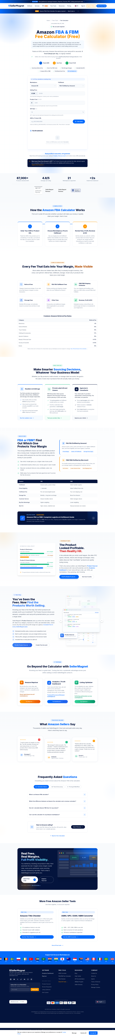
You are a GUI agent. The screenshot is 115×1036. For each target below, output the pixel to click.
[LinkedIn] (10, 979)
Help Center (78, 976)
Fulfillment (61, 82)
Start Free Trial (101, 6)
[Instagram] (28, 979)
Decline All (83, 1033)
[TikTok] (21, 979)
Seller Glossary (79, 984)
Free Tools (53, 6)
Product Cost (36, 99)
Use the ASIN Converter (69, 937)
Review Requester (47, 986)
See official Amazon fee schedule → (79, 348)
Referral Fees (28, 284)
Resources (62, 6)
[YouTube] (14, 979)
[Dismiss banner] (78, 11)
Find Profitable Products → (69, 576)
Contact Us (94, 973)
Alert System (45, 992)
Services (37, 6)
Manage (74, 1033)
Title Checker (61, 979)
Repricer (35, 682)
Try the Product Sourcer (21, 645)
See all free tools (56, 945)
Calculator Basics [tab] (42, 786)
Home (48, 20)
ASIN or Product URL (35, 118)
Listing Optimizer (46, 989)
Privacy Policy (94, 984)
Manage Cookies (95, 987)
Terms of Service (95, 981)
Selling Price (33, 90)
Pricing (69, 6)
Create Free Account (41, 645)
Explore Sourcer (44, 879)
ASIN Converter (62, 973)
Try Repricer (29, 701)
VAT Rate (33, 108)
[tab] (83, 639)
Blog (76, 973)
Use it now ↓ (71, 11)
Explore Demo (91, 6)
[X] (17, 979)
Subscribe (35, 989)
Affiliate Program (79, 981)
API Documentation (79, 979)
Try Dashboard (56, 701)
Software (29, 6)
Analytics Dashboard (47, 973)
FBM (80, 283)
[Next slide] (102, 620)
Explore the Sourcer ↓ (38, 164)
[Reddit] (31, 979)
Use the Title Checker (28, 937)
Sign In (83, 6)
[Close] (113, 1029)
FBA (53, 284)
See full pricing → (36, 885)
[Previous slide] (61, 620)
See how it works (87, 576)
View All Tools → (63, 981)
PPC (44, 6)
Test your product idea (53, 418)
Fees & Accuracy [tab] (58, 786)
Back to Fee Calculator (58, 835)
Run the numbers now (26, 418)
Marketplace (33, 82)
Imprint (93, 979)
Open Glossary (77, 827)
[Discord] (24, 979)
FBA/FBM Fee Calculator (64, 976)
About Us (93, 976)
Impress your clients (80, 418)
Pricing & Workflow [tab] (74, 786)
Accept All (93, 1033)
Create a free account (59, 155)
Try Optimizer (84, 701)
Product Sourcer (59, 161)
